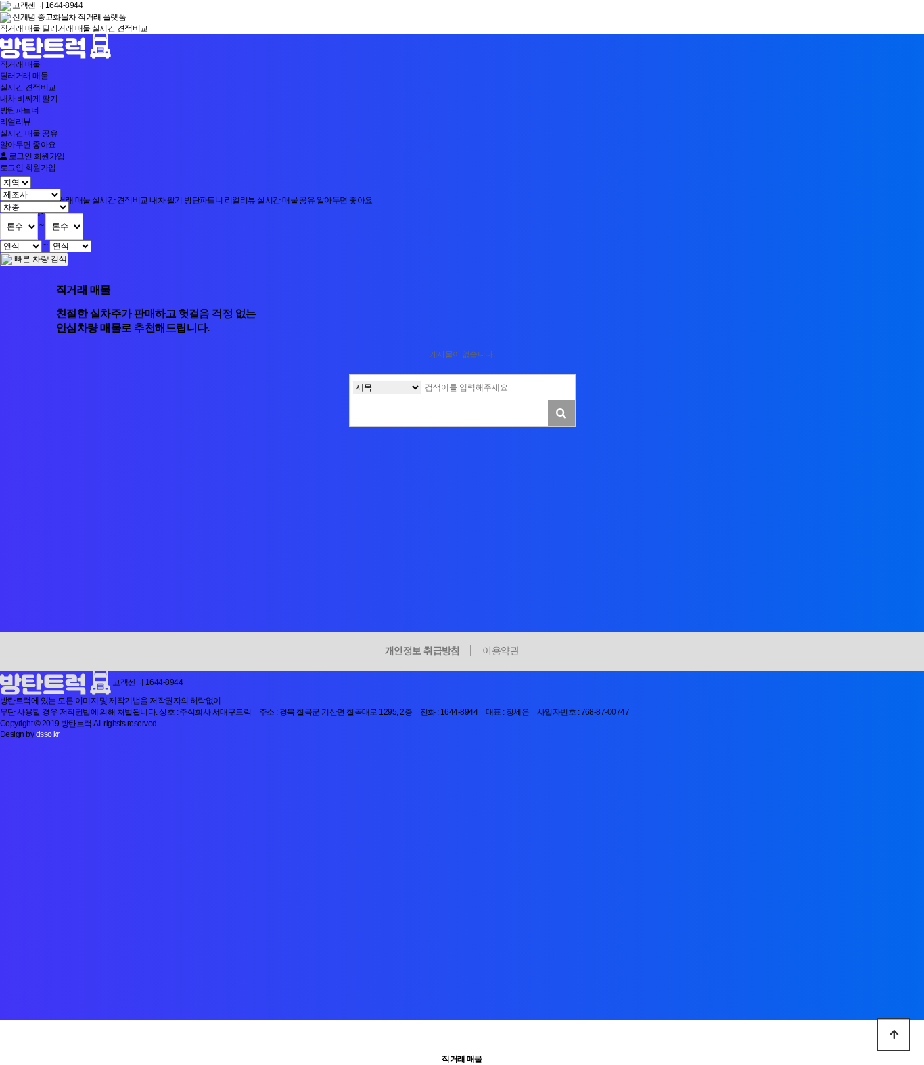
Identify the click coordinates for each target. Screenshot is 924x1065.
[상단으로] (893, 1034)
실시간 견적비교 (120, 28)
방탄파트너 (19, 110)
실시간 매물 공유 (28, 133)
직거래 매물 (20, 28)
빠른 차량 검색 (39, 259)
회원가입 (49, 156)
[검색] (561, 413)
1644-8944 (164, 682)
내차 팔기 (28, 98)
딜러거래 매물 (66, 28)
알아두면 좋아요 (28, 144)
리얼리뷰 (15, 121)
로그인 (19, 156)
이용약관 (500, 650)
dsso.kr (48, 734)
